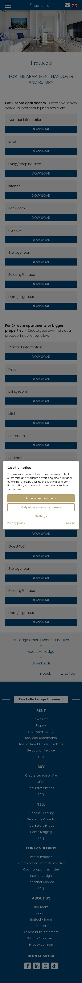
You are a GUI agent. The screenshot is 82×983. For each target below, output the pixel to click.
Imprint (70, 523)
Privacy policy (16, 523)
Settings (41, 516)
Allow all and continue (41, 498)
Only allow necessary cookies (41, 507)
